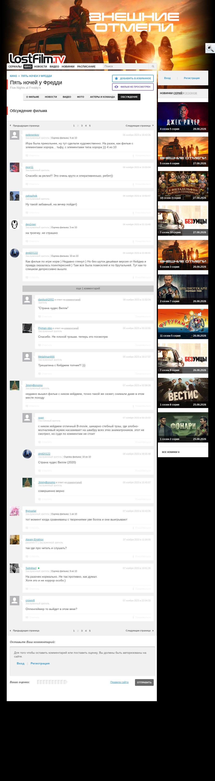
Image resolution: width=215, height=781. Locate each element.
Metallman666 (46, 356)
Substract (31, 568)
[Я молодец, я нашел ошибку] (194, 48)
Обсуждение (129, 97)
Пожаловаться (143, 155)
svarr (41, 417)
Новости (51, 97)
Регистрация (40, 663)
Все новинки (169, 452)
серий (177, 93)
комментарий (73, 299)
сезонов (190, 93)
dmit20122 (32, 253)
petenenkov (32, 134)
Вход (20, 663)
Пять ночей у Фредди (36, 76)
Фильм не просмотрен (135, 87)
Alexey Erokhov (34, 539)
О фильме (32, 97)
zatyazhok (31, 195)
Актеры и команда (102, 97)
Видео (67, 97)
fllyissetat (31, 511)
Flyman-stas (45, 328)
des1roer (31, 224)
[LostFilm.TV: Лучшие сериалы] (39, 58)
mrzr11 (29, 167)
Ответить (34, 155)
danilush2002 (46, 299)
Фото (80, 97)
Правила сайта (119, 682)
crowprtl (30, 600)
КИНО (13, 76)
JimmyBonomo (34, 385)
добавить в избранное (135, 78)
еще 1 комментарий (88, 288)
